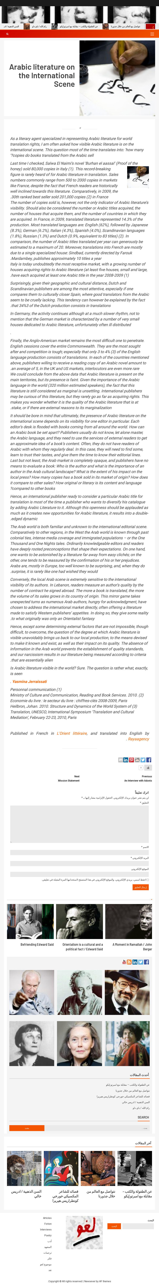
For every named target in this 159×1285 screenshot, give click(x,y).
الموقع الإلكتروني (140, 868)
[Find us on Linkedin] (134, 962)
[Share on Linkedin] (125, 759)
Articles (47, 1218)
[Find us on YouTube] (124, 962)
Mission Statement (69, 778)
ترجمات (47, 1252)
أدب (50, 1241)
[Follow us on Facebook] (146, 962)
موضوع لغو (46, 1264)
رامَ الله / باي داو (57, 26)
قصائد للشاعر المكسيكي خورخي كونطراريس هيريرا (123, 1096)
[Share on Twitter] (143, 759)
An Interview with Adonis (138, 778)
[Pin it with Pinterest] (131, 759)
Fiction (48, 1223)
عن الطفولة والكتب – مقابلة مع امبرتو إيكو (97, 26)
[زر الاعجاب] (148, 768)
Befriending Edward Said (37, 944)
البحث (151, 1220)
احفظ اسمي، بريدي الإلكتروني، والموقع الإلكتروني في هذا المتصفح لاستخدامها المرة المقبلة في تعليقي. (94, 879)
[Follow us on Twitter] (140, 962)
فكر (50, 1258)
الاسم (145, 847)
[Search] (7, 34)
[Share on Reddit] (137, 759)
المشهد (48, 1247)
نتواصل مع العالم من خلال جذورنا (133, 1090)
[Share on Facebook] (148, 759)
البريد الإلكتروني (140, 857)
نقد (50, 1270)
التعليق (144, 802)
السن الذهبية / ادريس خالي (25, 26)
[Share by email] (120, 759)
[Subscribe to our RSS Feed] (129, 962)
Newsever (89, 1281)
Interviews (46, 1229)
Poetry (48, 1235)
